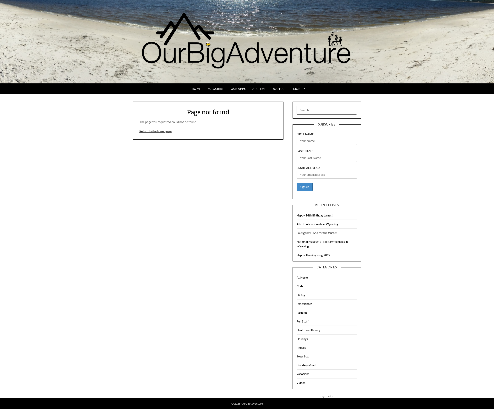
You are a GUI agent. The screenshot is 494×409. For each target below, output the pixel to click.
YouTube (279, 88)
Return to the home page (155, 131)
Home (196, 88)
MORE (297, 88)
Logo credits (327, 396)
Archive (259, 88)
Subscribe (216, 88)
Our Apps (238, 88)
